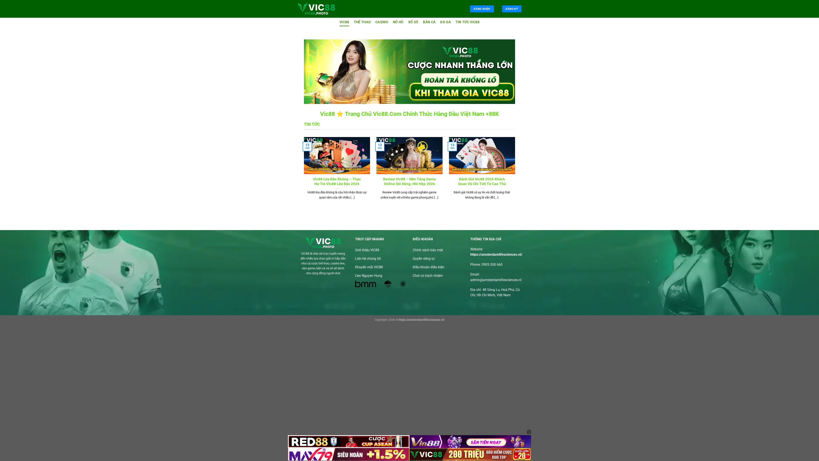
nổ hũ (398, 22)
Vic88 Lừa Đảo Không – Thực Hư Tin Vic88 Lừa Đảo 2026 (337, 181)
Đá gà (445, 22)
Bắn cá (429, 22)
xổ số (413, 22)
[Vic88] (316, 8)
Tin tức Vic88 (467, 22)
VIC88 (305, 253)
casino (381, 22)
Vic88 (344, 22)
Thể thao (362, 22)
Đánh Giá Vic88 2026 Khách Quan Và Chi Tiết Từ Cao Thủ (482, 181)
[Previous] (303, 174)
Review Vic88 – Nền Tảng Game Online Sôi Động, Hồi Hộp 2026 (409, 181)
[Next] (516, 174)
